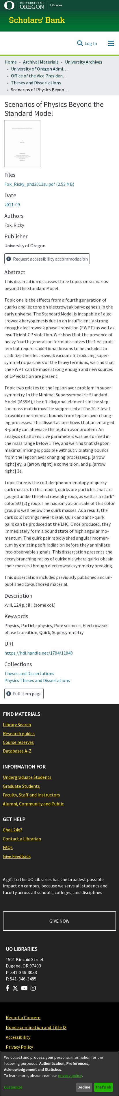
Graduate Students (21, 786)
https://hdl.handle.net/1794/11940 (38, 653)
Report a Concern (23, 1017)
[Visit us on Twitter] (15, 988)
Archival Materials (41, 62)
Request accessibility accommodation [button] (50, 259)
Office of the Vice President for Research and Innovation (40, 76)
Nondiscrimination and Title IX (36, 1027)
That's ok (103, 1087)
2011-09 (12, 204)
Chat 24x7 (12, 830)
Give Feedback (17, 856)
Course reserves (18, 742)
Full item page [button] (27, 693)
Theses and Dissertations (36, 83)
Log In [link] (91, 43)
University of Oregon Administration (40, 69)
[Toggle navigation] (111, 43)
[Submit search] (79, 43)
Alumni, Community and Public (33, 804)
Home (11, 62)
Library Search (17, 724)
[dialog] (59, 1074)
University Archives (83, 62)
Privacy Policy (19, 1047)
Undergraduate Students (27, 777)
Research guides (19, 733)
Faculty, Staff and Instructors (31, 795)
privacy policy (70, 1075)
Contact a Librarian (22, 838)
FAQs (8, 847)
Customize (13, 1087)
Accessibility (18, 1037)
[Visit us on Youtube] (24, 988)
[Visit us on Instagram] (33, 988)
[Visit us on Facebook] (8, 988)
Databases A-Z (17, 751)
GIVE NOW (59, 921)
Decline (84, 1087)
